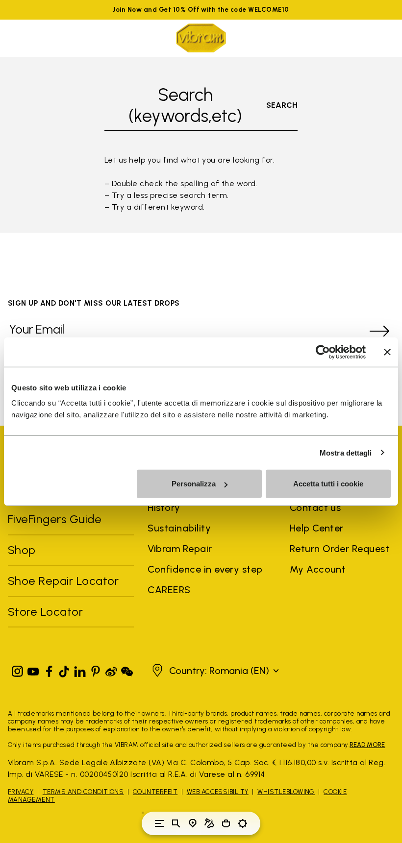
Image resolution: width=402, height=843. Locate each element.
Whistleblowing (286, 791)
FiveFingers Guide (56, 519)
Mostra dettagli (346, 452)
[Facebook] (49, 669)
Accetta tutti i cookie (328, 484)
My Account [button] (318, 569)
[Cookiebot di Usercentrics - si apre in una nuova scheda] (323, 351)
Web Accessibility (218, 791)
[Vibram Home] (201, 38)
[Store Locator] (193, 823)
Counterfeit (155, 791)
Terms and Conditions (83, 791)
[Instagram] (18, 669)
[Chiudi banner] (387, 351)
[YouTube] (33, 669)
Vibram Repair (180, 548)
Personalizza (194, 484)
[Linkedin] (80, 669)
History (164, 507)
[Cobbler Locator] (209, 823)
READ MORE (367, 744)
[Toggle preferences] (243, 823)
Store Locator (45, 611)
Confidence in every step (205, 569)
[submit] (379, 331)
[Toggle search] (176, 823)
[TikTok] (64, 669)
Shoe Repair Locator (63, 581)
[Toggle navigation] (159, 823)
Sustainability (179, 528)
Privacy (20, 791)
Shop (22, 550)
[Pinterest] (95, 669)
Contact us (315, 507)
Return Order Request (340, 548)
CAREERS (169, 590)
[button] (214, 670)
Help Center (317, 528)
